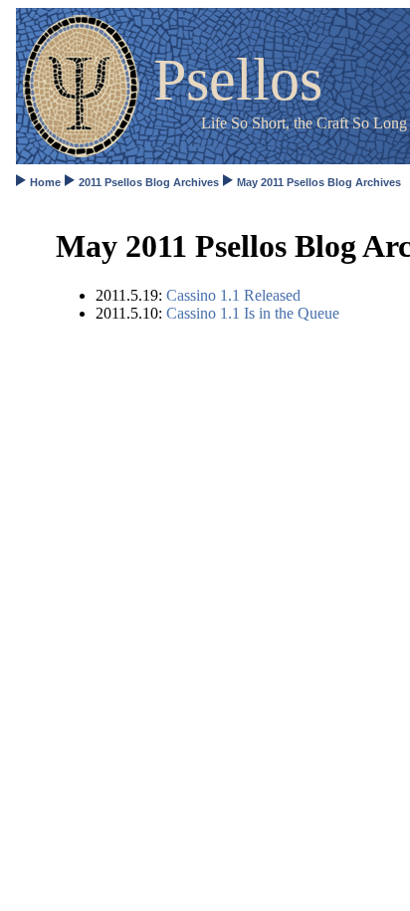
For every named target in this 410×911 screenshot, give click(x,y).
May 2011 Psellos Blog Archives (319, 182)
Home (45, 182)
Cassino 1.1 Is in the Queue (252, 313)
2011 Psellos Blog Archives (149, 182)
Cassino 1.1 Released (233, 295)
